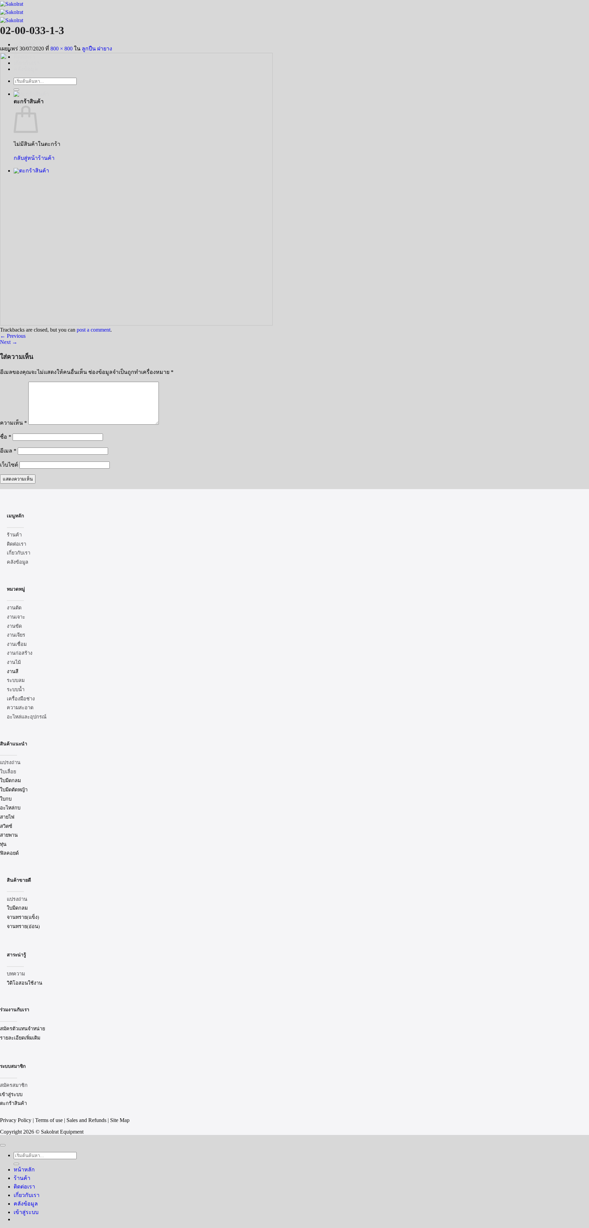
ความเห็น (13, 423)
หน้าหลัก (24, 1169)
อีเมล (8, 451)
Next (8, 342)
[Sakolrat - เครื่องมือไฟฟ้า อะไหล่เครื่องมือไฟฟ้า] (11, 12)
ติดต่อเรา (24, 1186)
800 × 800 (61, 48)
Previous (13, 336)
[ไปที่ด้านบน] (2, 1145)
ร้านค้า (22, 1178)
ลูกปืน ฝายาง (97, 48)
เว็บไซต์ (9, 465)
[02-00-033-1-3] (136, 324)
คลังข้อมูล (26, 1204)
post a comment (93, 330)
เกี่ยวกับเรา (27, 1195)
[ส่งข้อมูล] (16, 1164)
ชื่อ (5, 437)
